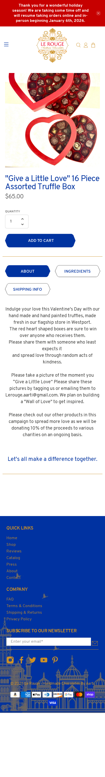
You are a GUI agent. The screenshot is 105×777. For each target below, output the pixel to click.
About (12, 571)
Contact (13, 578)
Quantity (12, 211)
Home (11, 538)
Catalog (13, 558)
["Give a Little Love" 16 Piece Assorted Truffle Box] (52, 120)
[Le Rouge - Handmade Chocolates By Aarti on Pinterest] (55, 663)
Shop (11, 545)
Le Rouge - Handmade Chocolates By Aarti (59, 684)
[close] (98, 13)
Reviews (14, 551)
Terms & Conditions (24, 606)
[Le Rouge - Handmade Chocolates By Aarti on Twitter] (32, 663)
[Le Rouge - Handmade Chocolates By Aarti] (52, 45)
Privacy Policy (19, 619)
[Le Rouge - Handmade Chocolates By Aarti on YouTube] (44, 663)
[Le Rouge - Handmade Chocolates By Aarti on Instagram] (10, 663)
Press (11, 565)
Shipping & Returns (24, 613)
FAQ (10, 599)
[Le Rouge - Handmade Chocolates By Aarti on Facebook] (21, 663)
